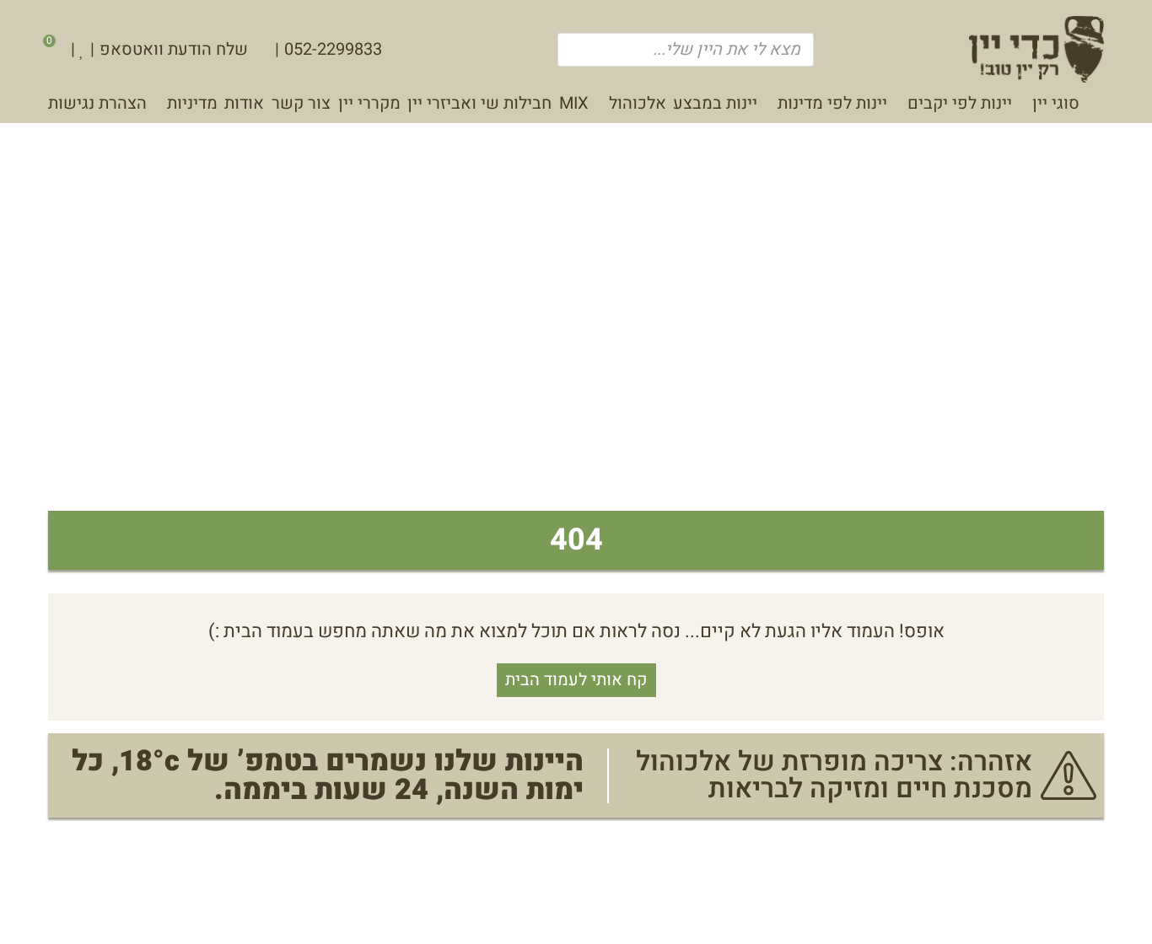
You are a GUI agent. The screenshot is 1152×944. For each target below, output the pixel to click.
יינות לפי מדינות (832, 103)
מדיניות (192, 103)
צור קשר (301, 103)
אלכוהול (637, 103)
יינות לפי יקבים (959, 103)
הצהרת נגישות (97, 103)
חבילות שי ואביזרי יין (479, 103)
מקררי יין (369, 103)
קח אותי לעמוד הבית (576, 680)
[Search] (578, 50)
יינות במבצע (715, 103)
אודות (244, 103)
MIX (574, 103)
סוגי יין (1055, 103)
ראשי (1095, 107)
